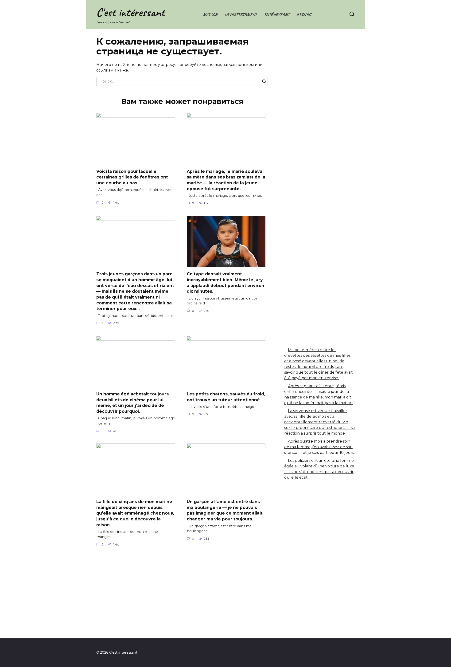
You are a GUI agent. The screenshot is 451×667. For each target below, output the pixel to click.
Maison (210, 14)
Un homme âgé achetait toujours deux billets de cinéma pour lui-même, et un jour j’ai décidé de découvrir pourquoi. (132, 402)
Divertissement (241, 14)
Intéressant (277, 14)
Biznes (304, 14)
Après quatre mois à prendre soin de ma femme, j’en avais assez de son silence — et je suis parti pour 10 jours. (319, 447)
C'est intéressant (130, 12)
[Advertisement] (319, 116)
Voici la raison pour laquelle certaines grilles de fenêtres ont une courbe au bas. (132, 177)
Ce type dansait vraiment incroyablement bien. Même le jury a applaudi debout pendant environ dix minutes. (225, 282)
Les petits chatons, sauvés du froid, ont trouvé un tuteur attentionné (226, 396)
